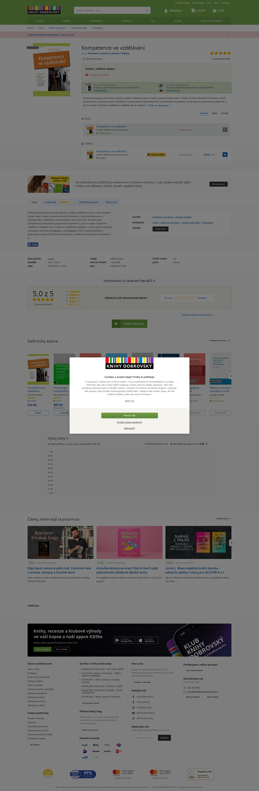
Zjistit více (129, 401)
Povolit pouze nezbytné (129, 422)
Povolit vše (129, 415)
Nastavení (129, 428)
